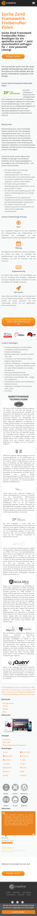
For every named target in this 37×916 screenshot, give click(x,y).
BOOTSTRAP (26, 752)
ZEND (24, 760)
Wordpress (24, 794)
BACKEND (8, 768)
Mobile (5, 794)
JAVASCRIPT (9, 756)
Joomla (15, 794)
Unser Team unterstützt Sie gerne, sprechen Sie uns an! (18, 322)
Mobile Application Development (14, 745)
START (8, 892)
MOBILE (23, 775)
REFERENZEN (10, 895)
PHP (6, 752)
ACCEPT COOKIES (18, 912)
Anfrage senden (13, 56)
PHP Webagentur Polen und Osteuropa (16, 687)
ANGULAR (25, 756)
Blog (4, 712)
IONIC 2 (7, 771)
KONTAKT (21, 895)
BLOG (29, 895)
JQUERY (7, 764)
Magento (24, 806)
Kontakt (5, 709)
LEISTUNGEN (26, 892)
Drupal (15, 806)
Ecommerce (7, 739)
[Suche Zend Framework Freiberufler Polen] (8, 3)
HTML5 (24, 768)
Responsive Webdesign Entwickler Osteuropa (18, 694)
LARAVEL (8, 760)
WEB (6, 775)
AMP (22, 771)
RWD (23, 764)
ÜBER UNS (16, 892)
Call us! (5, 706)
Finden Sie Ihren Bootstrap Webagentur (21, 692)
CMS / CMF (6, 742)
